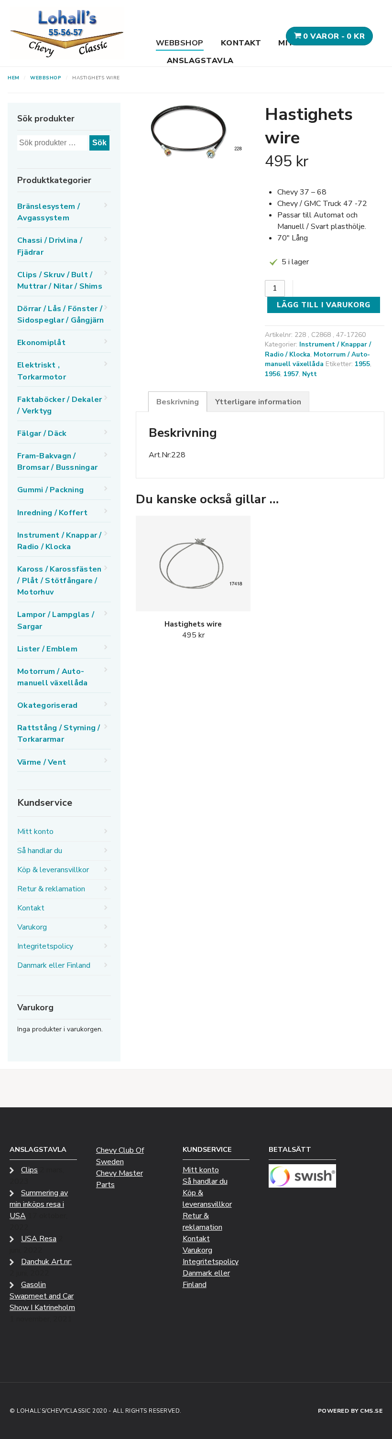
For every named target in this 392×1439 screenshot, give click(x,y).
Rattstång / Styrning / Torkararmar (58, 734)
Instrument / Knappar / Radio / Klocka (59, 541)
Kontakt (241, 43)
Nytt (309, 374)
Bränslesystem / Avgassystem (48, 212)
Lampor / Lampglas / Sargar (55, 620)
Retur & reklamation (51, 889)
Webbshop (180, 43)
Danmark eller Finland (53, 965)
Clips (29, 1170)
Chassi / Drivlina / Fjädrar (49, 246)
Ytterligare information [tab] (258, 402)
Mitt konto (35, 831)
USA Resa (38, 1238)
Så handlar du (39, 850)
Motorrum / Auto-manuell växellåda (317, 359)
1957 (291, 374)
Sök (99, 143)
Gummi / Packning (50, 490)
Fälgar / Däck (41, 433)
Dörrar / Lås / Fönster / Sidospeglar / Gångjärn (60, 314)
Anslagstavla (200, 60)
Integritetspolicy (45, 946)
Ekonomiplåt (41, 342)
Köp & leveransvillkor (53, 870)
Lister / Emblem (47, 649)
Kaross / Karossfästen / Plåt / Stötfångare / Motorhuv (59, 580)
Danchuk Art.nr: (46, 1261)
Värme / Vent (41, 762)
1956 (272, 374)
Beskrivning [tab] (177, 402)
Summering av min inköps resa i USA (39, 1204)
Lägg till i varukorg (323, 305)
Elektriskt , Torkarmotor (41, 371)
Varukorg (32, 927)
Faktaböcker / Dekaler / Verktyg (59, 405)
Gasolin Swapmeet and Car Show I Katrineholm (42, 1296)
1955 (362, 363)
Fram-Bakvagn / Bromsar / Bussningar (57, 462)
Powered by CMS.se (350, 1411)
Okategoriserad (47, 705)
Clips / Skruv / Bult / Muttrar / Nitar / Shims (59, 281)
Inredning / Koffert (52, 513)
